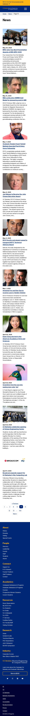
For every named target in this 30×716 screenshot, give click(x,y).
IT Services (6, 618)
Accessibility (6, 701)
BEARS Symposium (9, 645)
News (10, 14)
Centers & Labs (7, 636)
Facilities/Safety (7, 620)
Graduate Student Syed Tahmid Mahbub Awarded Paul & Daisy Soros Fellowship (14, 146)
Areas (4, 633)
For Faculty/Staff (8, 622)
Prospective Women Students (12, 592)
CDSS (4, 698)
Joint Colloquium (8, 643)
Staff (4, 554)
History (5, 531)
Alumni (5, 558)
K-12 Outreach (7, 569)
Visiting (5, 535)
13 (13, 510)
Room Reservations (9, 603)
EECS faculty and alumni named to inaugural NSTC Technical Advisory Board (15, 242)
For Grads (6, 610)
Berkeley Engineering (9, 695)
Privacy (5, 708)
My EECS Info (7, 605)
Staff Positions (7, 574)
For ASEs (5, 615)
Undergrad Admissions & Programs (13, 585)
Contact (5, 577)
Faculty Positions (8, 572)
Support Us (6, 567)
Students (5, 556)
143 (20, 510)
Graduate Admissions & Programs (13, 587)
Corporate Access (8, 654)
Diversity (5, 533)
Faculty (5, 551)
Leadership (6, 549)
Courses (5, 590)
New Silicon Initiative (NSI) (11, 656)
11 (25, 507)
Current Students (8, 595)
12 (9, 510)
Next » (15, 514)
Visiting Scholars (8, 625)
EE (3, 686)
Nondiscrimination (8, 704)
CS (3, 689)
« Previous (15, 503)
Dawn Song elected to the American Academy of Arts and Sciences (14, 339)
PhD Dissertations (8, 641)
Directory (5, 546)
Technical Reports (8, 638)
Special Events (7, 538)
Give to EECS (15, 673)
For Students (6, 608)
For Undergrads (7, 613)
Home (4, 14)
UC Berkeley (6, 692)
